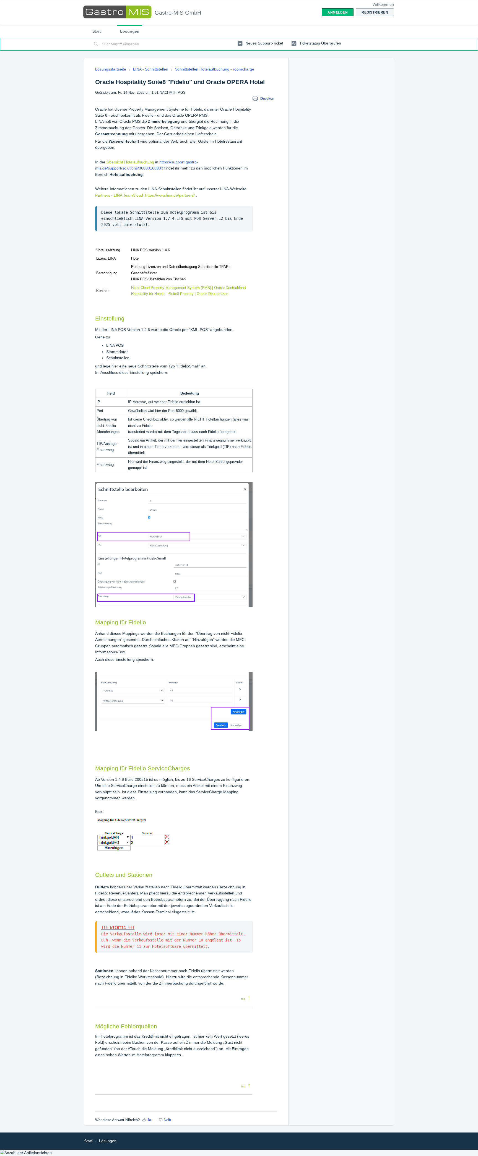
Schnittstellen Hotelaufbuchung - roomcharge (214, 69)
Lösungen (129, 31)
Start (96, 31)
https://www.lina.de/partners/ (170, 195)
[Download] (228, 522)
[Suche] (96, 44)
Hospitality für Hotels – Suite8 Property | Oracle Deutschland (179, 294)
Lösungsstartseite (111, 69)
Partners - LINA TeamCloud (119, 195)
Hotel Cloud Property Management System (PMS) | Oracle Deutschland (188, 288)
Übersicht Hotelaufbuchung (130, 162)
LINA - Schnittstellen (150, 69)
